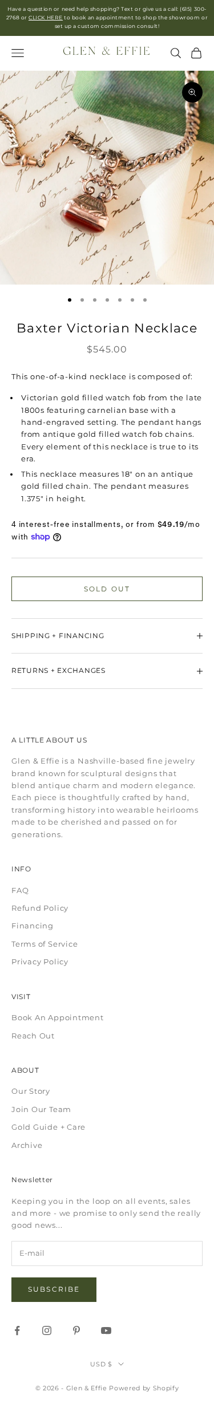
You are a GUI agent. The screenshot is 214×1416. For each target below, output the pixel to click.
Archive (26, 1145)
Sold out (107, 589)
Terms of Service (44, 943)
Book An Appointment (57, 1017)
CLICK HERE (45, 17)
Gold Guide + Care (48, 1126)
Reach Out (33, 1035)
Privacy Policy (39, 961)
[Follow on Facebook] (17, 1330)
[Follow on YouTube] (106, 1330)
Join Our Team (41, 1109)
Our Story (30, 1091)
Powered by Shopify (144, 1388)
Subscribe (54, 1289)
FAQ (20, 890)
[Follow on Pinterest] (76, 1330)
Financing (32, 925)
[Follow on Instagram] (47, 1330)
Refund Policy (39, 907)
